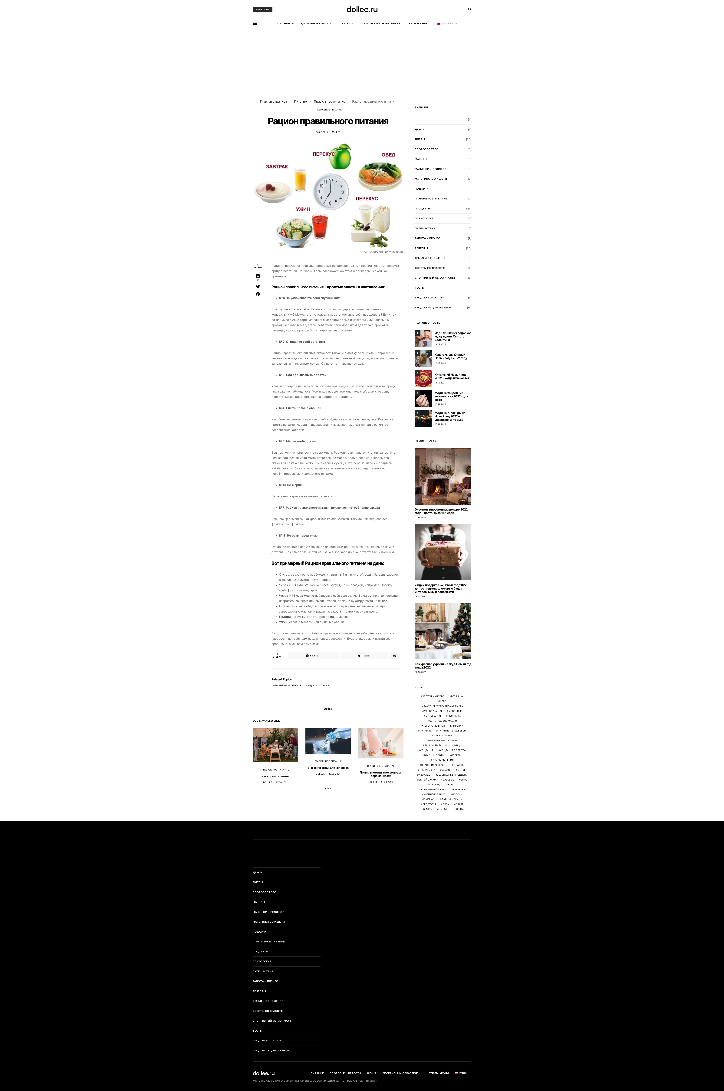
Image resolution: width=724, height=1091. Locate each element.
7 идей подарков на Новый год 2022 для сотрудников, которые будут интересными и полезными (440, 588)
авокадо (424, 774)
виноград (434, 784)
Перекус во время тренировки (443, 725)
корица (453, 784)
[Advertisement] (362, 63)
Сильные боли (434, 755)
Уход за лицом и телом (433, 307)
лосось (457, 794)
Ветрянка (457, 696)
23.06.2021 (282, 782)
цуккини (444, 809)
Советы (456, 755)
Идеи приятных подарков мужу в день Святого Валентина (453, 336)
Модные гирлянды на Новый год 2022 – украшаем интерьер (450, 416)
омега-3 (429, 799)
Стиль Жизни (416, 23)
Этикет (462, 769)
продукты (429, 804)
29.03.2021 (334, 774)
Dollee (335, 132)
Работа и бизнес (427, 238)
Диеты (420, 139)
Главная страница (273, 101)
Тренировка (427, 769)
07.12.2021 (420, 517)
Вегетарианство (433, 696)
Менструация (433, 711)
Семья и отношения (430, 257)
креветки (459, 789)
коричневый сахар (433, 789)
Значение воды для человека (328, 768)
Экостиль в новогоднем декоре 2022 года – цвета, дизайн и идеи (441, 511)
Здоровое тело (426, 149)
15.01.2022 (440, 362)
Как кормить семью (275, 776)
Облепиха (454, 716)
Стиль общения (443, 760)
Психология (424, 218)
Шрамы (446, 769)
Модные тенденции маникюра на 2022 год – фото (451, 396)
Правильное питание (329, 101)
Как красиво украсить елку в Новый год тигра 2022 (443, 665)
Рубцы (457, 745)
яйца (460, 809)
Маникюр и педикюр (430, 168)
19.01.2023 (440, 344)
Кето (443, 701)
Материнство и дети (431, 178)
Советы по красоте (430, 267)
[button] (325, 788)
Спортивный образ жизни (380, 23)
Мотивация (433, 716)
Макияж (421, 158)
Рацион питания (318, 685)
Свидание (426, 750)
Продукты (423, 208)
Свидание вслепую (453, 750)
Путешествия (425, 228)
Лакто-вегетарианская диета (443, 706)
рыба (446, 804)
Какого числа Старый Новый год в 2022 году (451, 356)
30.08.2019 (322, 132)
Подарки (421, 188)
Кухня (346, 23)
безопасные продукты (452, 774)
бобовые (448, 779)
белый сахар (427, 779)
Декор (419, 129)
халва (428, 809)
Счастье (459, 765)
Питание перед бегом (452, 730)
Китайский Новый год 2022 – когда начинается (452, 376)
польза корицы (451, 799)
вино (464, 779)
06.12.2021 (420, 596)
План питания (443, 735)
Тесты (420, 287)
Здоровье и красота (316, 23)
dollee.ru (362, 9)
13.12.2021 (440, 382)
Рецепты (421, 248)
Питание (283, 23)
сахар (460, 804)
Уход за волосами (429, 297)
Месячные (455, 711)
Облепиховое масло (443, 720)
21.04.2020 (387, 782)
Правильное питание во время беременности (381, 774)
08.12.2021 (440, 404)
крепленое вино (434, 794)
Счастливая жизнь (434, 765)
